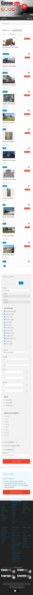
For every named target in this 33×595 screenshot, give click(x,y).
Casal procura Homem (15, 549)
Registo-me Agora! (17, 492)
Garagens (9, 336)
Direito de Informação (25, 537)
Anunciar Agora (27, 527)
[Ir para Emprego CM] (8, 577)
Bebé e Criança (4, 510)
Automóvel (3, 538)
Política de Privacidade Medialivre (18, 587)
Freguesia (5, 300)
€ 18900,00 (27, 133)
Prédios (9, 330)
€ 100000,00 (27, 95)
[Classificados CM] (13, 9)
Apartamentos (11, 311)
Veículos (3, 504)
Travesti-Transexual (16, 535)
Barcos (24, 512)
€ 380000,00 (27, 76)
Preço (4, 369)
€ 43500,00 (27, 189)
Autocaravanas (26, 507)
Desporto (3, 515)
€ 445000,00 (27, 170)
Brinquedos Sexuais (16, 552)
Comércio (3, 540)
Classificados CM (5, 503)
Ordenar (4, 34)
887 (28, 266)
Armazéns (9, 333)
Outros (9, 344)
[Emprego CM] (6, 9)
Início (3, 23)
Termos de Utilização (27, 535)
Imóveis (7, 23)
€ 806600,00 (27, 38)
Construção (3, 534)
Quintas (13, 515)
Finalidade (5, 350)
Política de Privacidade (25, 540)
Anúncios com (12, 446)
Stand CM (25, 503)
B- (7, 424)
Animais (3, 509)
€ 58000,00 (27, 227)
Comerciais (25, 506)
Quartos (9, 341)
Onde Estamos (26, 547)
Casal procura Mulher (16, 553)
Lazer (2, 513)
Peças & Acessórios (27, 509)
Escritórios (9, 327)
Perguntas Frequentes (25, 543)
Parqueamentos (10, 338)
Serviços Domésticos (5, 537)
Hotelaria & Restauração (3, 530)
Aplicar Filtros (17, 461)
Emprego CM (4, 527)
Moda (2, 512)
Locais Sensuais (15, 555)
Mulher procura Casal (16, 543)
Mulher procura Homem (15, 530)
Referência (5, 453)
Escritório (3, 535)
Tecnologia (3, 518)
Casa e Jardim (4, 517)
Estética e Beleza (5, 532)
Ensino (2, 541)
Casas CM (4, 18)
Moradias (9, 314)
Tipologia (5, 357)
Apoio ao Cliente (26, 546)
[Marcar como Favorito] (29, 54)
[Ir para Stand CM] (24, 571)
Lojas (8, 325)
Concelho (5, 294)
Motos (24, 510)
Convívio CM (15, 527)
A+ (7, 416)
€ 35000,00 (27, 57)
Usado (9, 403)
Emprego (3, 507)
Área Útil (5, 382)
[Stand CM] (3, 9)
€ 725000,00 (27, 114)
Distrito (4, 288)
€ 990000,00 (27, 151)
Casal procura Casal (16, 544)
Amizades (14, 560)
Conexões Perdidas (16, 558)
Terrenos (9, 319)
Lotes (8, 322)
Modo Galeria (17, 30)
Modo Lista (7, 30)
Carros (24, 504)
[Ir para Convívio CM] (24, 577)
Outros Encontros (15, 561)
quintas (9, 317)
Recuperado (9, 405)
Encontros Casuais (16, 556)
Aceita (9, 449)
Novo (8, 400)
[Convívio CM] (10, 9)
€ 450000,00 (27, 246)
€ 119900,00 (27, 208)
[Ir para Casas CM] (8, 571)
